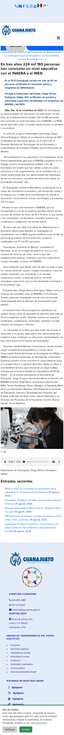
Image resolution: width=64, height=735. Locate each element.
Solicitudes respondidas (21, 664)
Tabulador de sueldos (20, 653)
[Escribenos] (20, 6)
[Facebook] (24, 6)
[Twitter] (27, 6)
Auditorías (15, 661)
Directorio (15, 645)
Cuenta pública (17, 668)
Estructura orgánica (19, 649)
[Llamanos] (16, 6)
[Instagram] (31, 6)
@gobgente (16, 687)
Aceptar (26, 729)
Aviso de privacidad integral (23, 672)
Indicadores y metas (20, 657)
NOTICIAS (15, 46)
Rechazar (10, 729)
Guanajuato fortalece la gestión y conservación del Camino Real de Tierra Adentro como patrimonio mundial (31, 528)
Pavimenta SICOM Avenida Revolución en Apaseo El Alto (32, 52)
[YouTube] (35, 6)
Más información (39, 723)
